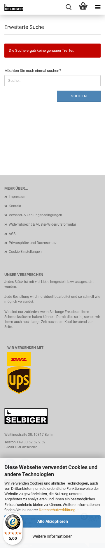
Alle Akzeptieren (52, 521)
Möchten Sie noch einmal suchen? (32, 70)
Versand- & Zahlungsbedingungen (35, 215)
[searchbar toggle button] (68, 7)
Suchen (79, 96)
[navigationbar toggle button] (97, 7)
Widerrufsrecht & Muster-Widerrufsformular (42, 224)
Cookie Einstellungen (25, 252)
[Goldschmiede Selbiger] (11, 7)
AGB (12, 234)
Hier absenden (26, 447)
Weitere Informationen (52, 536)
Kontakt (15, 206)
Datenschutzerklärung (57, 510)
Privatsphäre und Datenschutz (33, 243)
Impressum (18, 197)
